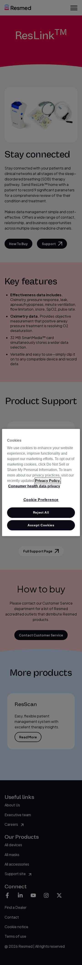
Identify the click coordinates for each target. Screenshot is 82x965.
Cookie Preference (41, 500)
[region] (41, 482)
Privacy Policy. (47, 481)
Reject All (41, 512)
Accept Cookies (41, 525)
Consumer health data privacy (34, 486)
